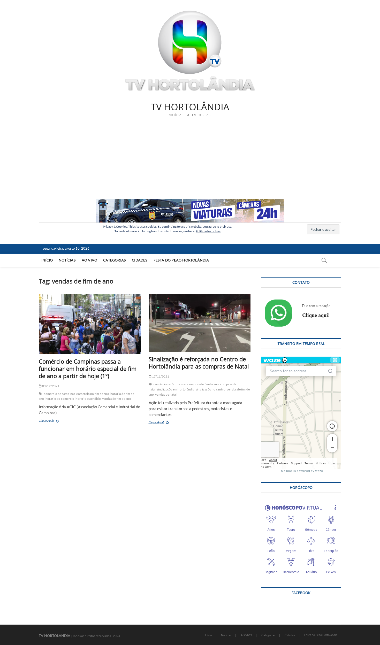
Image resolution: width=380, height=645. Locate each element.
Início (47, 260)
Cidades (139, 260)
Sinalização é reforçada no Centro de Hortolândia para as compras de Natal (199, 362)
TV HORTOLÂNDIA (190, 107)
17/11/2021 (160, 376)
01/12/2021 (50, 386)
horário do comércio (59, 399)
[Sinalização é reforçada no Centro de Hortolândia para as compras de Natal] (200, 323)
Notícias (67, 260)
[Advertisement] (190, 160)
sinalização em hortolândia (175, 389)
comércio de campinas (59, 394)
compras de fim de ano (203, 384)
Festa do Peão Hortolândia (181, 260)
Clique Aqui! (52, 421)
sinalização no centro (210, 389)
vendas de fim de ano (116, 399)
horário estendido (88, 399)
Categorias (114, 260)
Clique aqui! (316, 315)
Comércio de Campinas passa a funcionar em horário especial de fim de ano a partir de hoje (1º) (87, 368)
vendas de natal (166, 394)
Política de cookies (208, 231)
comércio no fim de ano (92, 394)
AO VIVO (89, 260)
